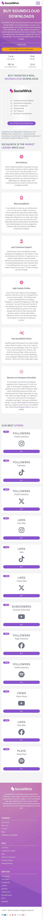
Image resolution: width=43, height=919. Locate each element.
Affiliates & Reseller (10, 835)
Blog (3, 832)
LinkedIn (5, 901)
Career (4, 829)
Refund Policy (7, 863)
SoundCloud (7, 895)
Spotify (5, 889)
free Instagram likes (21, 407)
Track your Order (8, 851)
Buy (21, 451)
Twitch (4, 885)
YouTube (5, 879)
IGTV (3, 898)
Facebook (6, 882)
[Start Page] (10, 3)
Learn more (21, 45)
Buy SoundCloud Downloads (21, 49)
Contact (5, 848)
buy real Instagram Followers (24, 403)
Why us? (5, 825)
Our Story (5, 822)
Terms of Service (8, 857)
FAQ (3, 854)
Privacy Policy (7, 860)
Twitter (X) (6, 892)
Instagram (6, 876)
